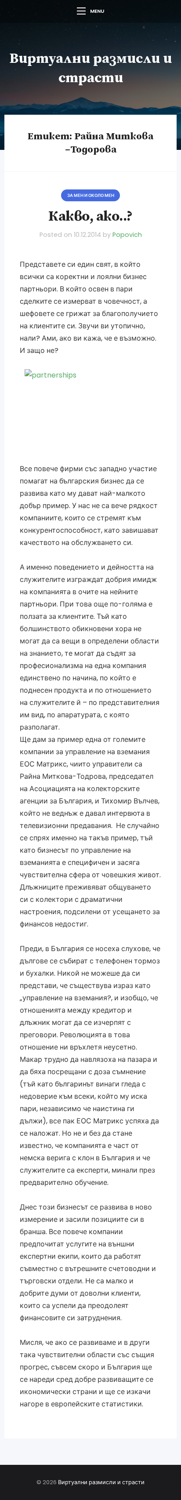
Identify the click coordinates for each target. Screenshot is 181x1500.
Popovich (127, 234)
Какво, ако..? (90, 216)
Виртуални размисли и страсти (101, 1482)
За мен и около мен (90, 195)
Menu (97, 11)
